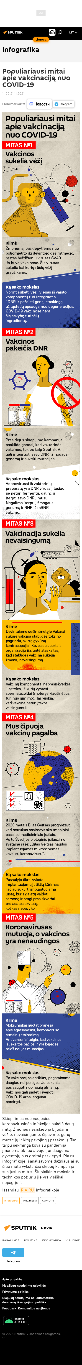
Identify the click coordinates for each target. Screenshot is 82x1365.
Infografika (11, 1200)
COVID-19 (48, 1200)
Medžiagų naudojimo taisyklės (24, 1285)
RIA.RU (27, 1190)
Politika (31, 1240)
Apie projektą (12, 1279)
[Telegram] (63, 104)
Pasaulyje (10, 1240)
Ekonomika (51, 1240)
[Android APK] (16, 1321)
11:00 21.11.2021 (13, 94)
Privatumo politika (15, 1292)
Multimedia (30, 1200)
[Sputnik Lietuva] (13, 34)
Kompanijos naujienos (34, 1308)
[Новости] (39, 104)
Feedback (9, 1308)
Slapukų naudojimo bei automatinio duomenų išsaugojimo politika (28, 1300)
